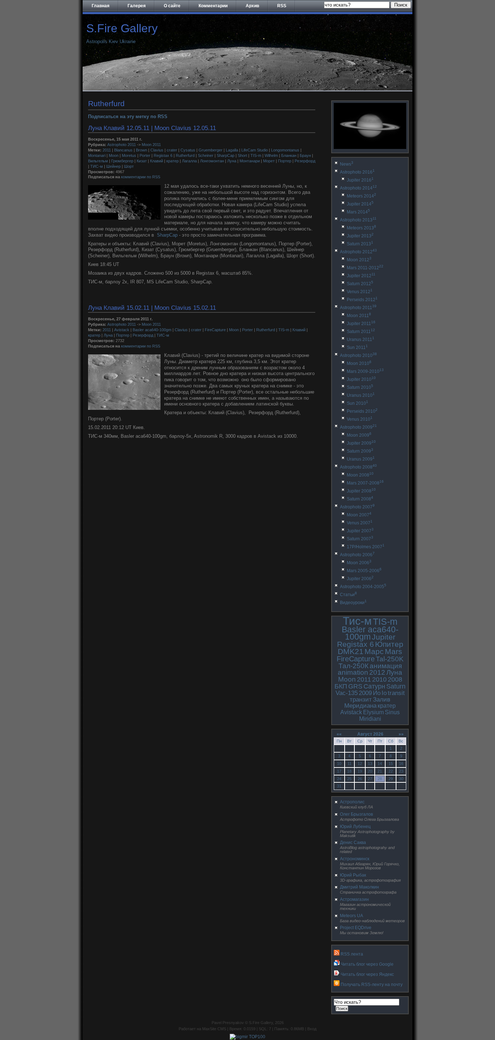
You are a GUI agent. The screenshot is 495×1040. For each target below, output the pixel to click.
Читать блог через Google (367, 964)
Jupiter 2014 (360, 204)
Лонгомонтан (212, 161)
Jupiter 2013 (360, 235)
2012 (377, 672)
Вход (311, 1029)
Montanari (96, 155)
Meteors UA (351, 915)
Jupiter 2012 (361, 275)
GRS (355, 686)
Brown (141, 150)
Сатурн (374, 686)
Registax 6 (163, 155)
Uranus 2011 (360, 339)
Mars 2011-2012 (365, 267)
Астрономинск (354, 858)
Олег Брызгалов (356, 814)
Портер (284, 161)
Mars (393, 651)
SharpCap (225, 155)
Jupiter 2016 (360, 180)
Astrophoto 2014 (358, 188)
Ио (376, 693)
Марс (374, 651)
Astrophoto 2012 (358, 251)
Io (384, 693)
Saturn (395, 686)
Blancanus (123, 150)
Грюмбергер (122, 161)
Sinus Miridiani (379, 715)
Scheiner (205, 155)
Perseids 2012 (362, 299)
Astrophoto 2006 (357, 554)
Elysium (373, 712)
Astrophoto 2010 (358, 355)
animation (353, 672)
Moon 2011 (151, 144)
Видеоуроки (353, 602)
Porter (145, 155)
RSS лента (352, 954)
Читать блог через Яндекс (367, 974)
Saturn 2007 (360, 538)
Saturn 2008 (360, 499)
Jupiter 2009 (361, 443)
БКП (340, 686)
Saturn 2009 (360, 451)
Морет (269, 161)
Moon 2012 (359, 259)
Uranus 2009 (361, 459)
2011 (107, 150)
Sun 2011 (357, 347)
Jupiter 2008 (361, 491)
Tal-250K (390, 659)
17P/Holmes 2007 (365, 546)
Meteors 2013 (361, 227)
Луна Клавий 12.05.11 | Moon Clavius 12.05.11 (152, 128)
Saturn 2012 (360, 283)
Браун (305, 155)
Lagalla (232, 150)
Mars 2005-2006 (364, 570)
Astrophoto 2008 (358, 467)
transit (396, 693)
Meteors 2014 (361, 196)
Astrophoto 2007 (357, 506)
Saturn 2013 (360, 243)
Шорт (129, 166)
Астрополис (352, 801)
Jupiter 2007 (360, 530)
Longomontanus (285, 150)
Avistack (121, 330)
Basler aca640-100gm (152, 330)
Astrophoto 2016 (357, 172)
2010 (379, 679)
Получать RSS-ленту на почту (372, 984)
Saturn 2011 (361, 331)
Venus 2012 (360, 291)
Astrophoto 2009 (358, 427)
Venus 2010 (360, 419)
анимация (386, 666)
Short (242, 155)
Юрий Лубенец (355, 826)
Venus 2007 (360, 522)
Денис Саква (353, 842)
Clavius (156, 150)
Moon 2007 (359, 514)
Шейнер (113, 166)
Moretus (129, 155)
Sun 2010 (357, 403)
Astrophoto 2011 (121, 144)
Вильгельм (98, 161)
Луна (231, 161)
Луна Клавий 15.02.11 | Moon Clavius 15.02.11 (152, 307)
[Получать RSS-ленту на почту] (337, 984)
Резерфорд (305, 161)
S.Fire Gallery (122, 28)
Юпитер (389, 644)
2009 (365, 693)
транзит (361, 699)
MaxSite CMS (214, 1029)
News (346, 164)
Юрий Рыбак (353, 875)
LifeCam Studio (254, 150)
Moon (113, 155)
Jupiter (383, 637)
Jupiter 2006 (360, 578)
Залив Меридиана (367, 703)
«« (339, 734)
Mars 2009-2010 (365, 371)
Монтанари (250, 161)
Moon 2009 (359, 435)
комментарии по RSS (140, 177)
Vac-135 (347, 693)
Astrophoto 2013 (358, 219)
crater (172, 150)
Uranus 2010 (361, 395)
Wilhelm (271, 155)
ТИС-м (96, 166)
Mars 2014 (358, 212)
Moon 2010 (359, 363)
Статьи (348, 594)
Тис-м (357, 621)
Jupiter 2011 (361, 323)
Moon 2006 (359, 562)
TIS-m (255, 155)
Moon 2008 (360, 475)
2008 (395, 679)
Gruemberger (210, 150)
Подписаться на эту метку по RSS (127, 116)
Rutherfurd (185, 155)
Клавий (156, 161)
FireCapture (215, 330)
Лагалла (189, 161)
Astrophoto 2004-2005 (363, 586)
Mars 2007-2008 (365, 483)
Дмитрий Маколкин (359, 887)
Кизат (142, 161)
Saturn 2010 (360, 387)
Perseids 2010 (362, 411)
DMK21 (350, 651)
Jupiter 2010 (361, 379)
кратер (172, 161)
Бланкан (288, 155)
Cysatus (187, 150)
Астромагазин (354, 899)
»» (401, 734)
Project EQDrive (355, 927)
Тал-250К (353, 666)
